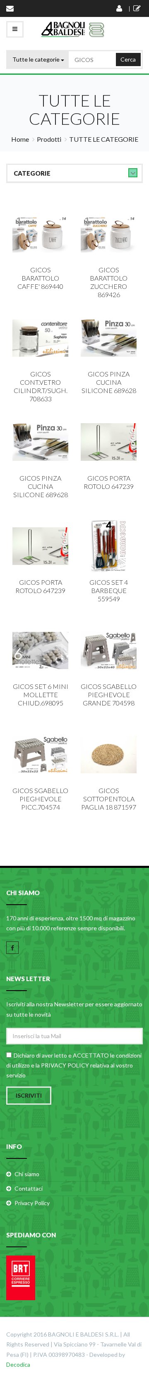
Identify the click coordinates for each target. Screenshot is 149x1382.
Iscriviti (29, 1095)
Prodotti (49, 139)
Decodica (18, 1364)
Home (20, 139)
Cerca (128, 59)
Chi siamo (26, 1173)
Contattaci (28, 1188)
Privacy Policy (32, 1202)
